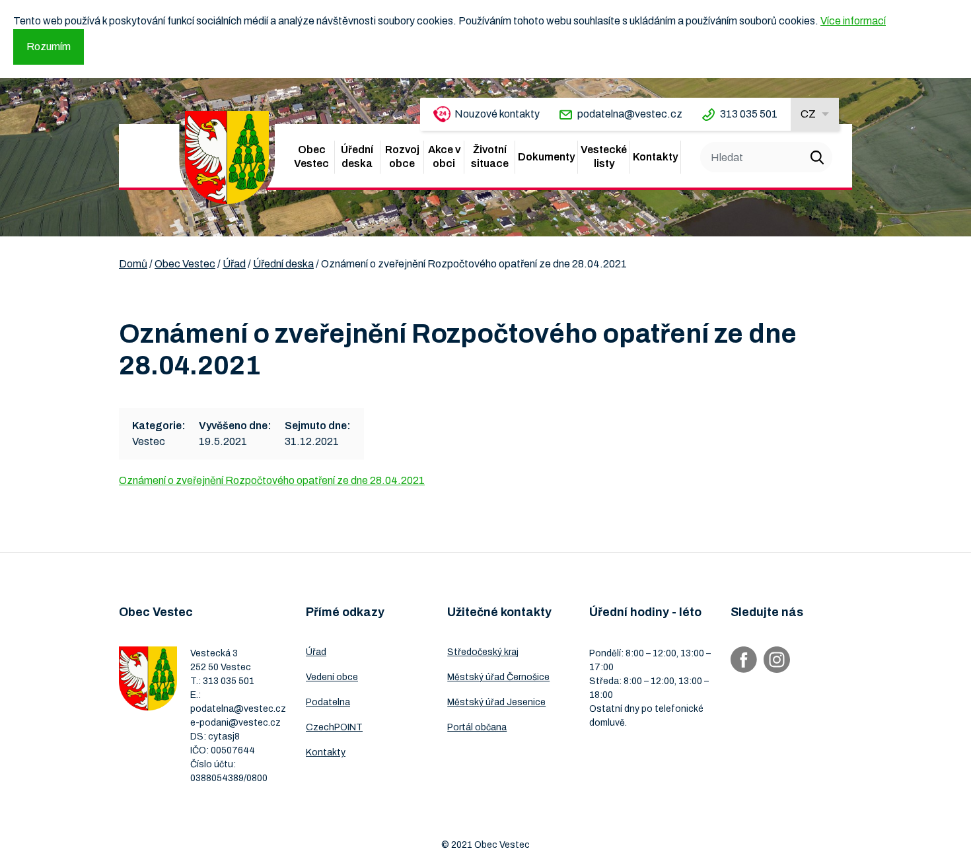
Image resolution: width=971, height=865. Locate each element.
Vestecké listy (604, 156)
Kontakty (655, 156)
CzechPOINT (334, 727)
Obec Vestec (311, 156)
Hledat (817, 157)
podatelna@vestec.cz (629, 114)
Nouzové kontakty (497, 114)
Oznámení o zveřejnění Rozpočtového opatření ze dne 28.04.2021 (272, 480)
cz (808, 114)
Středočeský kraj (483, 652)
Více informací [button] (853, 20)
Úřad (316, 652)
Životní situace (490, 156)
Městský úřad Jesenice (496, 702)
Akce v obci (444, 156)
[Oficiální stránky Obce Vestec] (227, 157)
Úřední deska (357, 156)
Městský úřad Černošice (498, 677)
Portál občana (477, 727)
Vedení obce (332, 677)
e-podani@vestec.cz (235, 723)
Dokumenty (546, 156)
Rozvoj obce (402, 156)
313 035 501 (748, 114)
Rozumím (48, 46)
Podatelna (328, 702)
